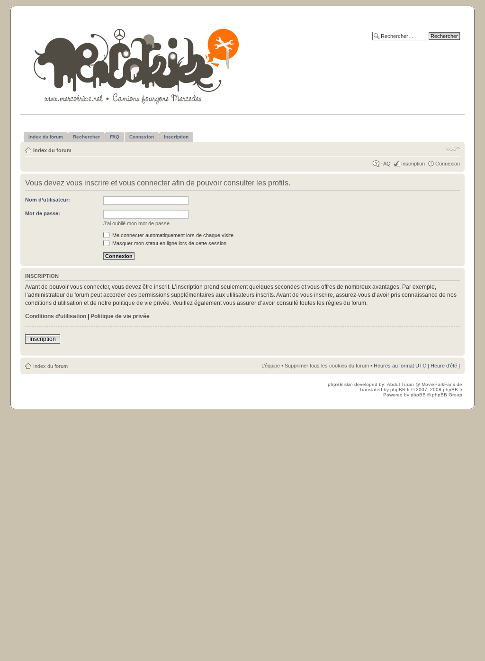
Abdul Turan (401, 384)
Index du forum (52, 150)
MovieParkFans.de (442, 384)
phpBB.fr (400, 389)
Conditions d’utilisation (55, 316)
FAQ (385, 163)
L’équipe (270, 365)
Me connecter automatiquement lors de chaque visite (172, 235)
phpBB (418, 394)
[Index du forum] (137, 65)
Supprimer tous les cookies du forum (327, 365)
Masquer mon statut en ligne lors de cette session (168, 243)
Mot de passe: (42, 213)
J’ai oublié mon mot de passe (136, 223)
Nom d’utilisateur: (47, 199)
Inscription (413, 163)
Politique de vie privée (120, 316)
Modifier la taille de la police (453, 148)
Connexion (447, 163)
